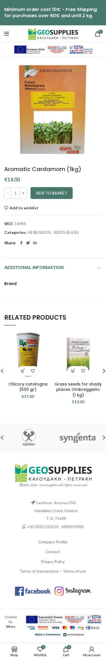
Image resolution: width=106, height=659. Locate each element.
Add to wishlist (24, 208)
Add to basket (51, 193)
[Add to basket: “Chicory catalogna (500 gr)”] (23, 371)
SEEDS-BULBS (66, 232)
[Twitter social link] (28, 242)
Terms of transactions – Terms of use (53, 571)
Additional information (34, 267)
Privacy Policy (53, 561)
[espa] (53, 49)
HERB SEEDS (39, 232)
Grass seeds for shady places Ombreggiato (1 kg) (78, 389)
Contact (53, 551)
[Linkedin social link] (35, 242)
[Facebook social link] (21, 242)
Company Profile (52, 541)
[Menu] (6, 33)
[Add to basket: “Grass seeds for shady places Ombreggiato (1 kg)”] (73, 371)
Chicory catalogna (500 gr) (27, 387)
